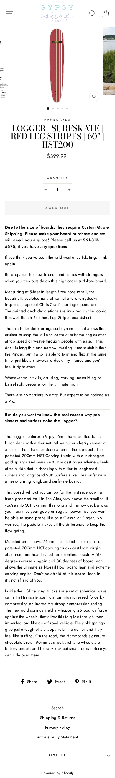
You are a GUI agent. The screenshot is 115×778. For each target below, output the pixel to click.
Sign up (57, 755)
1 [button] (48, 108)
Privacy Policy (57, 727)
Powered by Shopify (57, 773)
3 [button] (58, 109)
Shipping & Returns (57, 717)
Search (57, 708)
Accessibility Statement (57, 737)
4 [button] (63, 109)
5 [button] (67, 109)
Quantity (57, 178)
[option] (58, 65)
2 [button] (53, 109)
